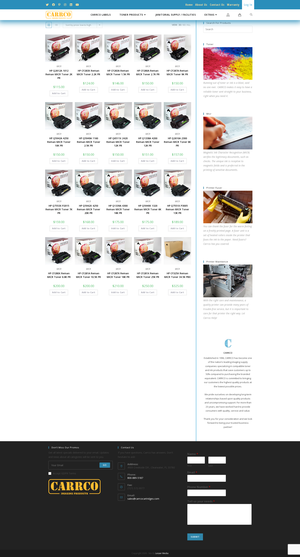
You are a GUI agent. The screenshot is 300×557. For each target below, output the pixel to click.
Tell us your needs (201, 501)
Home (189, 5)
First (189, 465)
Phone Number (198, 487)
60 (184, 24)
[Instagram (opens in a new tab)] (65, 4)
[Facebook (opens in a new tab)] (53, 4)
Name (192, 454)
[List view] (56, 25)
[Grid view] (49, 25)
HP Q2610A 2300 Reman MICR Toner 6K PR (177, 142)
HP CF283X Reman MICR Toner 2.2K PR (88, 72)
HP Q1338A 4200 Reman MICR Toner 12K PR (147, 142)
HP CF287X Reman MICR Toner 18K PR (118, 275)
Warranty (233, 5)
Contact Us (217, 5)
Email (192, 472)
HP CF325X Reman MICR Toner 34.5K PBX (177, 275)
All (188, 24)
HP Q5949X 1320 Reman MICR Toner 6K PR (147, 209)
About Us (201, 5)
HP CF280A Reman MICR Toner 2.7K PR (148, 72)
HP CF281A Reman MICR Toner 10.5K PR (88, 275)
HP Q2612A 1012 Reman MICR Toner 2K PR (58, 74)
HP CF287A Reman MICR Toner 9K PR (177, 72)
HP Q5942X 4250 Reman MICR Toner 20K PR (88, 209)
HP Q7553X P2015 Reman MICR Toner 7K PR (58, 209)
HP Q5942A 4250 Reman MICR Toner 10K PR (58, 142)
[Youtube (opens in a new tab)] (77, 4)
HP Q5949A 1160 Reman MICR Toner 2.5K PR (88, 142)
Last (210, 465)
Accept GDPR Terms (64, 473)
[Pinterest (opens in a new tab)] (59, 4)
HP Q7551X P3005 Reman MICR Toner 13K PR (177, 209)
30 (180, 24)
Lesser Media (161, 553)
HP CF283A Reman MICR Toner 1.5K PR (118, 72)
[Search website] (251, 15)
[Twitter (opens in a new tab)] (48, 4)
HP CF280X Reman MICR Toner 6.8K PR (59, 275)
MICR (59, 66)
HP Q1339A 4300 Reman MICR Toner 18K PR (118, 209)
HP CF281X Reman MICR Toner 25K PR (147, 275)
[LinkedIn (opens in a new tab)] (71, 4)
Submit (195, 536)
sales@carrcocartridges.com (143, 498)
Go (105, 465)
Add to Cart (59, 93)
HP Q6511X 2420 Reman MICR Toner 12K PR (118, 142)
